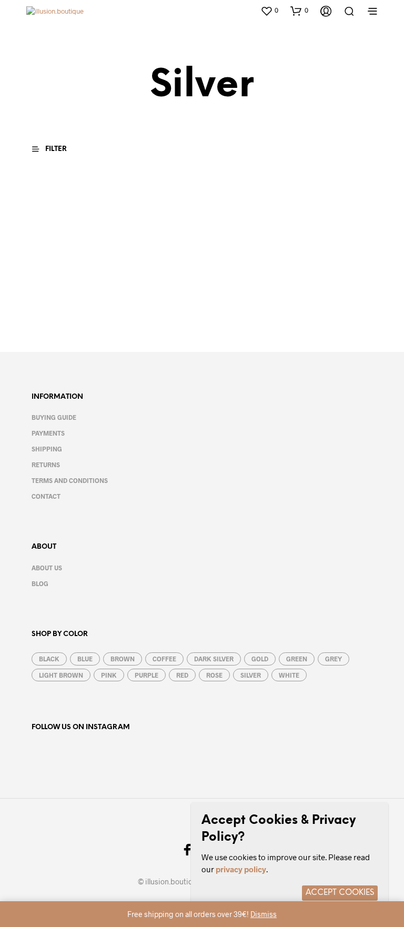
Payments (48, 433)
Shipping (47, 448)
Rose (214, 675)
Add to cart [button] (56, 313)
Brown (122, 658)
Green (296, 658)
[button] (269, 10)
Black (49, 658)
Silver (250, 675)
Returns (46, 464)
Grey (333, 658)
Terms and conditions (70, 480)
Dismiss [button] (263, 914)
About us (47, 567)
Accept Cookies (340, 893)
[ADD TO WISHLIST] (99, 285)
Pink (109, 675)
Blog (40, 583)
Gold (259, 658)
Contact (46, 496)
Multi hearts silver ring (147, 283)
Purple (146, 675)
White (289, 675)
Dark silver (214, 658)
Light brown (61, 675)
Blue (85, 658)
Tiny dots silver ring (55, 283)
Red (182, 675)
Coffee (164, 658)
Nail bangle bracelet (228, 283)
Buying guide (54, 417)
